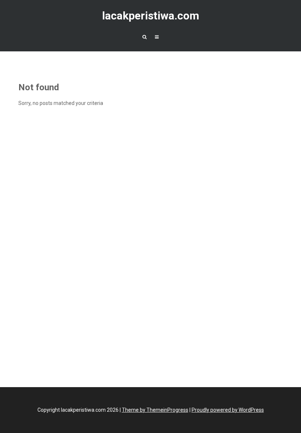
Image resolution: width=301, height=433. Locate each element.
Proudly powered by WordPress (228, 410)
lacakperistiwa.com (150, 15)
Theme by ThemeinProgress (155, 410)
